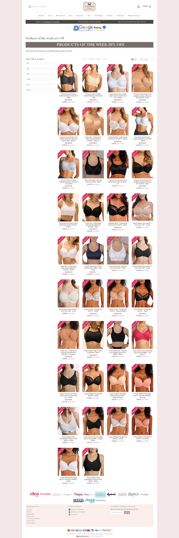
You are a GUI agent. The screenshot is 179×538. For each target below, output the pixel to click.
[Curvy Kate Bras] (45, 494)
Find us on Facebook (77, 509)
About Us (29, 509)
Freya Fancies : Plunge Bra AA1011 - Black (142, 310)
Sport (71, 15)
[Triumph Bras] (100, 500)
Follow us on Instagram (78, 512)
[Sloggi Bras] (89, 500)
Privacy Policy (30, 521)
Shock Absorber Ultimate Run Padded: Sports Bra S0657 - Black (118, 352)
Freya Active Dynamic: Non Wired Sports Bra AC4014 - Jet (118, 182)
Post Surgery (98, 15)
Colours (109, 15)
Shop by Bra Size (133, 15)
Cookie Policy (30, 523)
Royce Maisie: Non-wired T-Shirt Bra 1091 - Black (142, 267)
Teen (89, 15)
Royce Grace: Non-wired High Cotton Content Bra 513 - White (118, 96)
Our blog (73, 514)
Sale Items (120, 15)
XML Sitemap (99, 534)
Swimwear (79, 15)
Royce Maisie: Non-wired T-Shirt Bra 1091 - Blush (142, 224)
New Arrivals (60, 15)
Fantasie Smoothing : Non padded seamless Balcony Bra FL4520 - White (68, 139)
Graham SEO (99, 536)
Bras (49, 15)
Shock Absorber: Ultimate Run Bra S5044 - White (118, 267)
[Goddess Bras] (100, 494)
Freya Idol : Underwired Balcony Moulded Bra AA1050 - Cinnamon (69, 352)
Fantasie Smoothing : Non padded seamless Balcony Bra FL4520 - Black (143, 182)
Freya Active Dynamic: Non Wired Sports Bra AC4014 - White (68, 225)
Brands (41, 15)
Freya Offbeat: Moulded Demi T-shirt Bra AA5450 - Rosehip (142, 395)
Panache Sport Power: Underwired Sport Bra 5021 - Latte (93, 96)
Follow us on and (47, 22)
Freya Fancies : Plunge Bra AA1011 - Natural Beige (118, 310)
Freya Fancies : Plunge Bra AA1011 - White (93, 310)
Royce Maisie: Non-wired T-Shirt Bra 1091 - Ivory (68, 310)
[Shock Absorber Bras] (78, 500)
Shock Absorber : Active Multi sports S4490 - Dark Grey (93, 268)
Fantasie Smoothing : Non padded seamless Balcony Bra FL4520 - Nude (143, 96)
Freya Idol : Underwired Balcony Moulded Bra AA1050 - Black (93, 225)
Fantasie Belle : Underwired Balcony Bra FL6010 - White (117, 138)
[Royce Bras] (133, 494)
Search (29, 6)
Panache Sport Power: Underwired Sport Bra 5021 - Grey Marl (68, 182)
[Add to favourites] (77, 66)
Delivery (29, 512)
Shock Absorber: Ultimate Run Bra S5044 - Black (93, 181)
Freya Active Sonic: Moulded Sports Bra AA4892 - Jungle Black (93, 438)
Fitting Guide (30, 514)
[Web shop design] (82, 536)
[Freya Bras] (78, 494)
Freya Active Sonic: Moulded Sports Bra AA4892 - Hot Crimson (142, 352)
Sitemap (93, 534)
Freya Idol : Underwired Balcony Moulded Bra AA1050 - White (69, 268)
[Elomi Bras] (56, 494)
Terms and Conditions (33, 518)
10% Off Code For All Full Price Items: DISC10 (131, 22)
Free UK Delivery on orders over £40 (89, 22)
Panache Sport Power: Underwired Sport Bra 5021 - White (142, 139)
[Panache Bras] (122, 494)
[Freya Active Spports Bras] (89, 494)
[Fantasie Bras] (67, 494)
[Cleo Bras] (34, 494)
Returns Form (31, 516)
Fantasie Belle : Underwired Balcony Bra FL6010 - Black (117, 224)
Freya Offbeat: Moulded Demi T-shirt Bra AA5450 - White (68, 479)
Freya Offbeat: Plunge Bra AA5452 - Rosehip (142, 438)
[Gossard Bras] (111, 494)
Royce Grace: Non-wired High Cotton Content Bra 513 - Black (68, 395)
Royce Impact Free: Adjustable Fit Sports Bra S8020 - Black (93, 479)
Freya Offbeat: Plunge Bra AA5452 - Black (93, 395)
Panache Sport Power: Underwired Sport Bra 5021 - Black (68, 96)
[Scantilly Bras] (144, 495)
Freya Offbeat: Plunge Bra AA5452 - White (118, 438)
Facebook (56, 22)
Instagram (47, 22)
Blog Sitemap (109, 534)
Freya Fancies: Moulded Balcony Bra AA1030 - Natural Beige (118, 395)
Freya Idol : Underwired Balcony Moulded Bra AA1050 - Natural (93, 139)
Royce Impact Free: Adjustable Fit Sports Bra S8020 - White (68, 438)
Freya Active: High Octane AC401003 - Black (93, 352)
